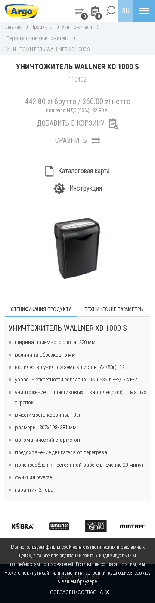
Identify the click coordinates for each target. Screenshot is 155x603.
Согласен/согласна (76, 592)
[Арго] (21, 11)
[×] (110, 11)
